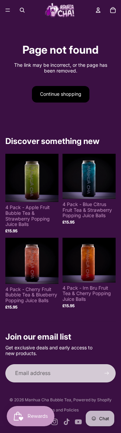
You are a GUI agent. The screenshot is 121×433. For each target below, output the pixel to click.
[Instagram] (54, 422)
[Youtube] (78, 422)
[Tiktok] (67, 422)
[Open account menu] (98, 10)
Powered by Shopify (92, 399)
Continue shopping (60, 94)
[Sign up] (107, 373)
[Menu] (7, 10)
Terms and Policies (61, 409)
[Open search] (22, 10)
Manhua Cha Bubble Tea (48, 399)
